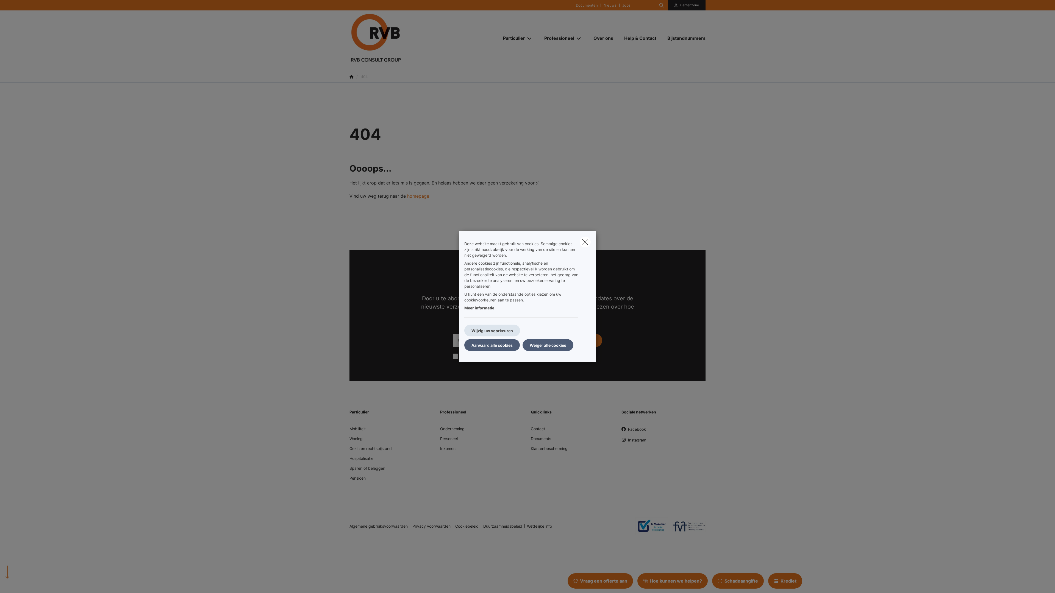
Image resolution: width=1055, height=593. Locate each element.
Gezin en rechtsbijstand (370, 448)
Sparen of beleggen (367, 468)
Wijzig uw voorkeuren (492, 330)
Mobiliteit (357, 428)
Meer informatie (479, 308)
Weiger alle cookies (548, 345)
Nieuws (610, 5)
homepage (418, 196)
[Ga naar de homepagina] (404, 37)
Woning (356, 438)
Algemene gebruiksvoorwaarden (378, 526)
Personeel (449, 438)
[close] (585, 242)
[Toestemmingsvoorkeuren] (22, 582)
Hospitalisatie (361, 458)
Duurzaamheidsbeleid (502, 526)
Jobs (626, 5)
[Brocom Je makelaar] (649, 526)
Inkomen (448, 448)
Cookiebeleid (467, 526)
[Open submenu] (529, 38)
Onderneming (452, 428)
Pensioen (357, 478)
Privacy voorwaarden (431, 526)
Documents (541, 438)
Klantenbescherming (549, 448)
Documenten (587, 5)
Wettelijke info (539, 526)
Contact (538, 428)
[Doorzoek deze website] (661, 5)
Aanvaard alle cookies (492, 345)
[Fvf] (687, 526)
